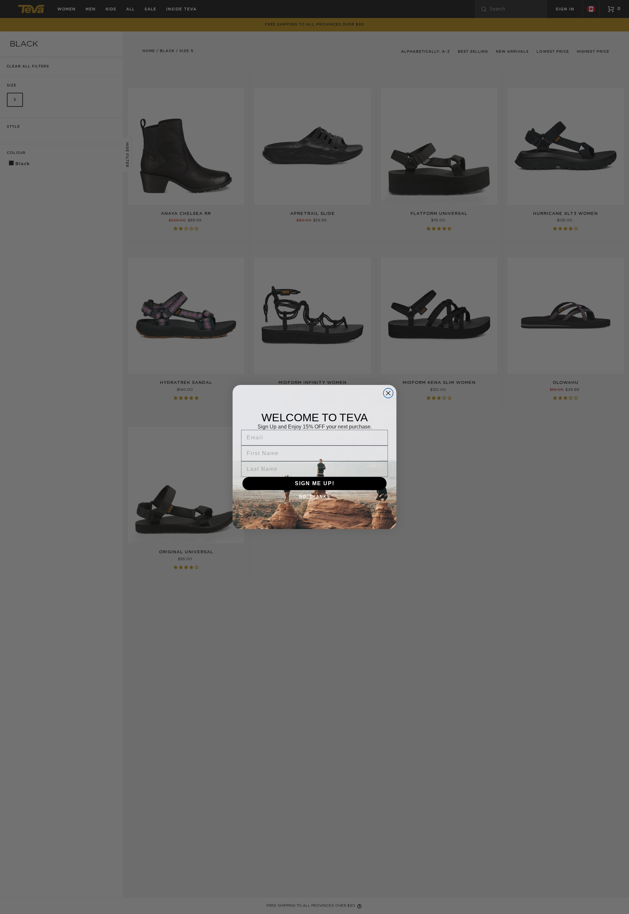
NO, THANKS (314, 496)
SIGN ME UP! (314, 483)
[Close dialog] (388, 393)
